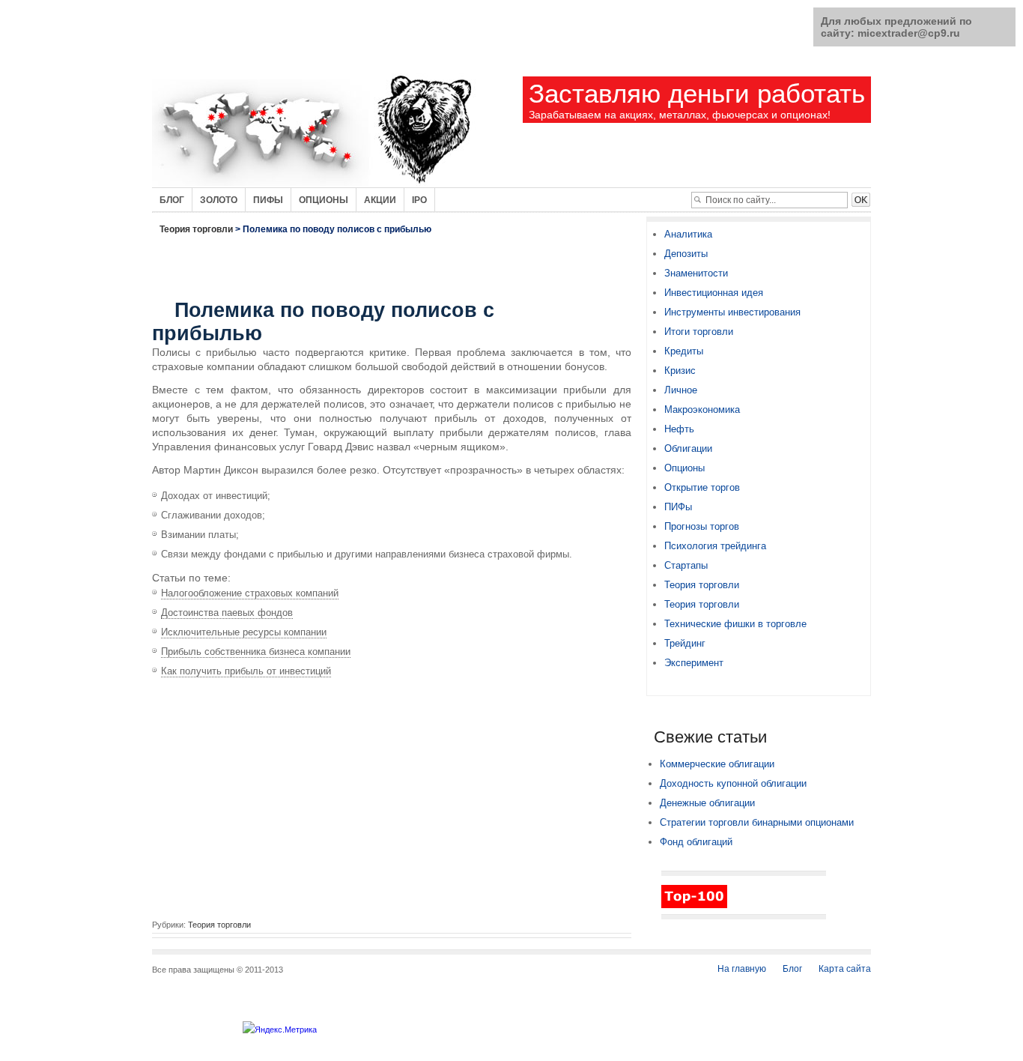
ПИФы (678, 507)
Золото (218, 200)
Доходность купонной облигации (733, 783)
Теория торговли (196, 229)
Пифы (268, 200)
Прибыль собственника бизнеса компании (255, 651)
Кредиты (683, 351)
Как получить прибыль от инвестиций (246, 671)
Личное (680, 390)
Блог (172, 200)
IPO (419, 200)
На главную (741, 969)
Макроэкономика (702, 409)
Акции (380, 200)
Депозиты (686, 253)
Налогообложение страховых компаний (250, 593)
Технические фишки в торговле (735, 623)
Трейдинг (684, 643)
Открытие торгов (702, 487)
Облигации (688, 448)
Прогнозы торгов (701, 526)
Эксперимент (693, 662)
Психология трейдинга (715, 545)
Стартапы (686, 565)
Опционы (323, 200)
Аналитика (688, 234)
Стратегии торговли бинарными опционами (757, 822)
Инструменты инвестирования (732, 312)
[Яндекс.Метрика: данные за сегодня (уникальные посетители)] (280, 1029)
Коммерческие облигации (717, 764)
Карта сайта (845, 969)
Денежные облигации (707, 802)
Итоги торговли (698, 331)
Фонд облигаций (696, 841)
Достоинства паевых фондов (227, 612)
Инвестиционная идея (713, 292)
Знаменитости (696, 273)
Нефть (679, 429)
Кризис (680, 370)
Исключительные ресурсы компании (244, 632)
